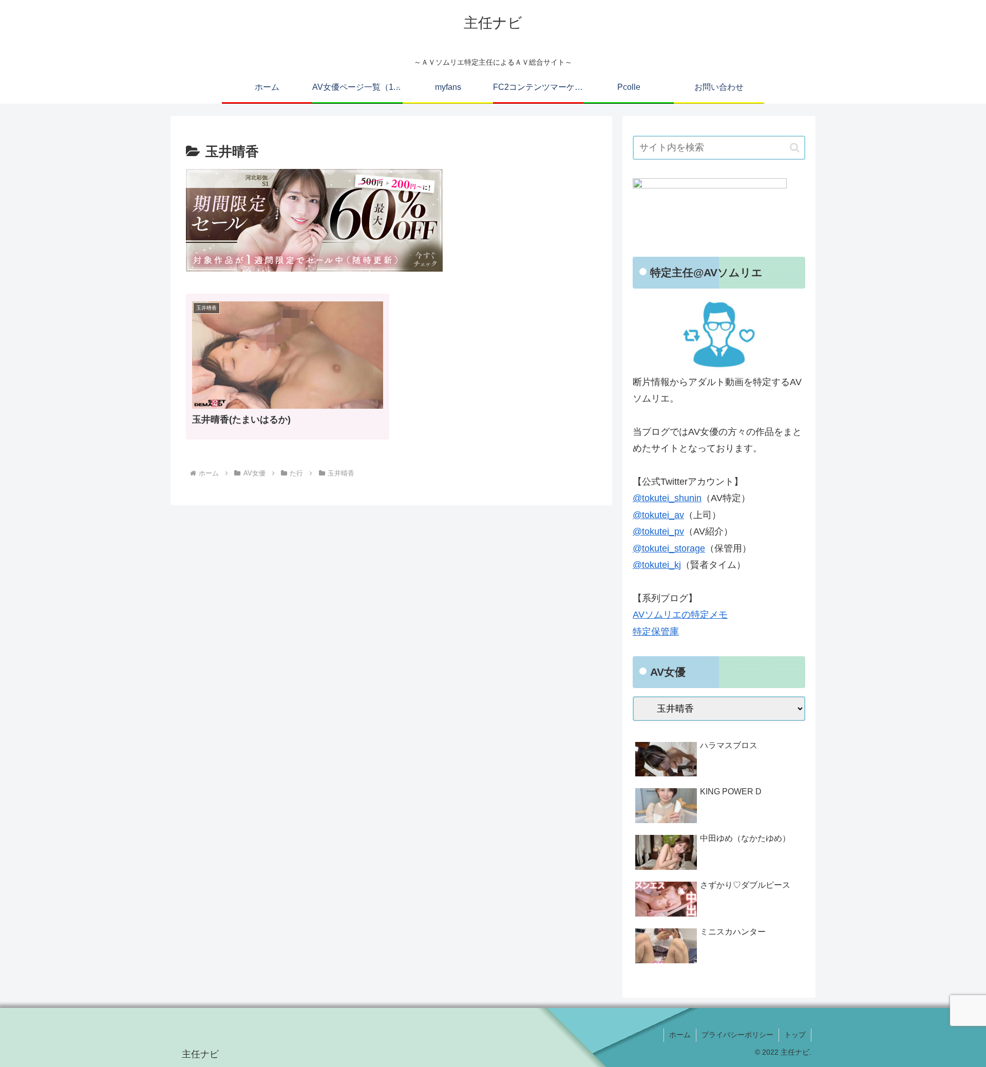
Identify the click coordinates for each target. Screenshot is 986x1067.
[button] (795, 148)
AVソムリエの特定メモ (680, 614)
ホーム (680, 1035)
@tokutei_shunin (667, 498)
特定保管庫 (656, 631)
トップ (795, 1035)
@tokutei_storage (669, 548)
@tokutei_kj (657, 565)
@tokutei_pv (658, 531)
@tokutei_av (658, 515)
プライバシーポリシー (737, 1035)
